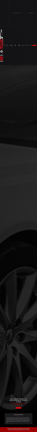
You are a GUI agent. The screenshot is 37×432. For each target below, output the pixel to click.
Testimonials (23, 45)
